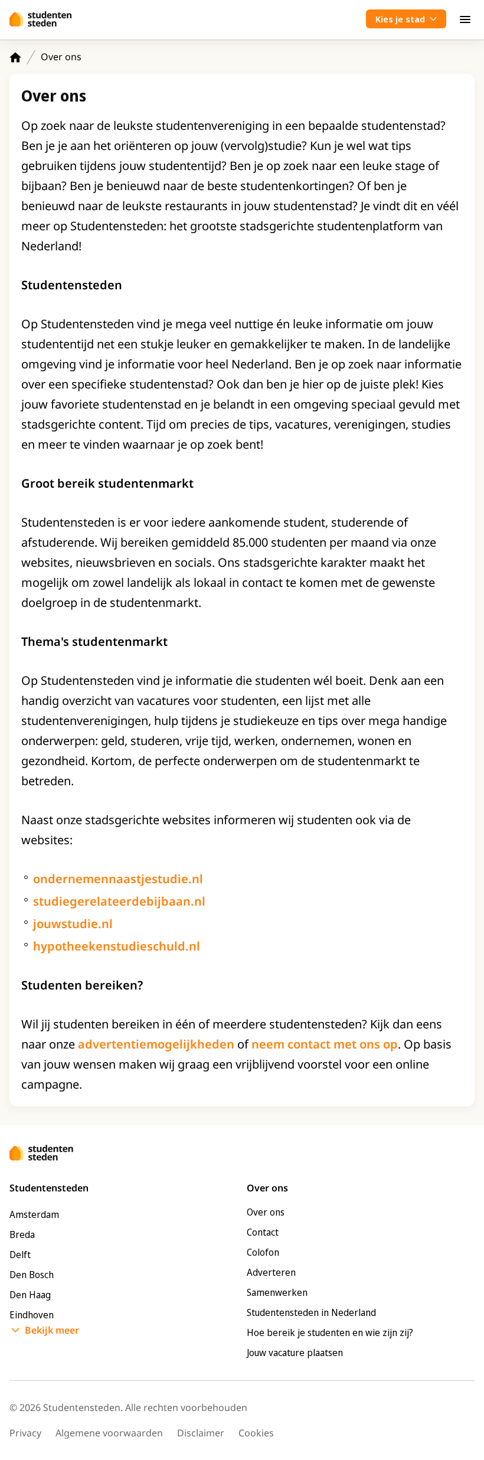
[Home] (15, 57)
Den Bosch (31, 1274)
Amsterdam (34, 1214)
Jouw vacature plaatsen (295, 1352)
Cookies (256, 1432)
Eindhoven (31, 1314)
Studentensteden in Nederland (311, 1312)
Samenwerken (277, 1292)
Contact (263, 1232)
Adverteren (271, 1272)
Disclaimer (200, 1432)
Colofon (263, 1252)
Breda (22, 1234)
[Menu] (465, 18)
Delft (20, 1254)
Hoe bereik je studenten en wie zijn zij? (330, 1332)
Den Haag (30, 1294)
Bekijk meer (52, 1330)
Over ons (265, 1212)
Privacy (25, 1432)
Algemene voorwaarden (109, 1432)
